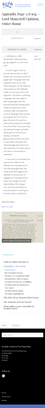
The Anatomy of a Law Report (17, 302)
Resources (8, 254)
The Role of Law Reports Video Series (21, 297)
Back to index (7, 206)
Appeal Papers (10, 270)
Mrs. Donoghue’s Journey (14, 273)
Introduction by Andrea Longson (16, 279)
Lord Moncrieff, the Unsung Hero (17, 285)
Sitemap (4, 400)
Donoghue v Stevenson (15, 266)
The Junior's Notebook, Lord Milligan (18, 282)
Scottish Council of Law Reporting (16, 5)
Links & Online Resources (16, 261)
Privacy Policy (6, 396)
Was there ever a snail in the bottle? (17, 276)
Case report (9, 288)
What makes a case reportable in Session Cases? (19, 307)
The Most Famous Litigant (14, 291)
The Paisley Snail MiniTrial (14, 294)
